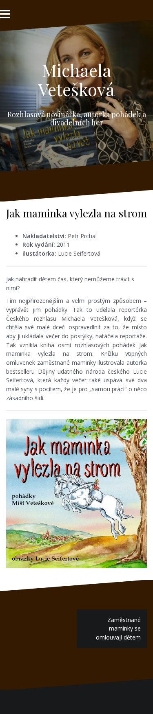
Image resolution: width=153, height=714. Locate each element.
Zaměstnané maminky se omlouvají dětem (118, 628)
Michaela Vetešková (76, 79)
